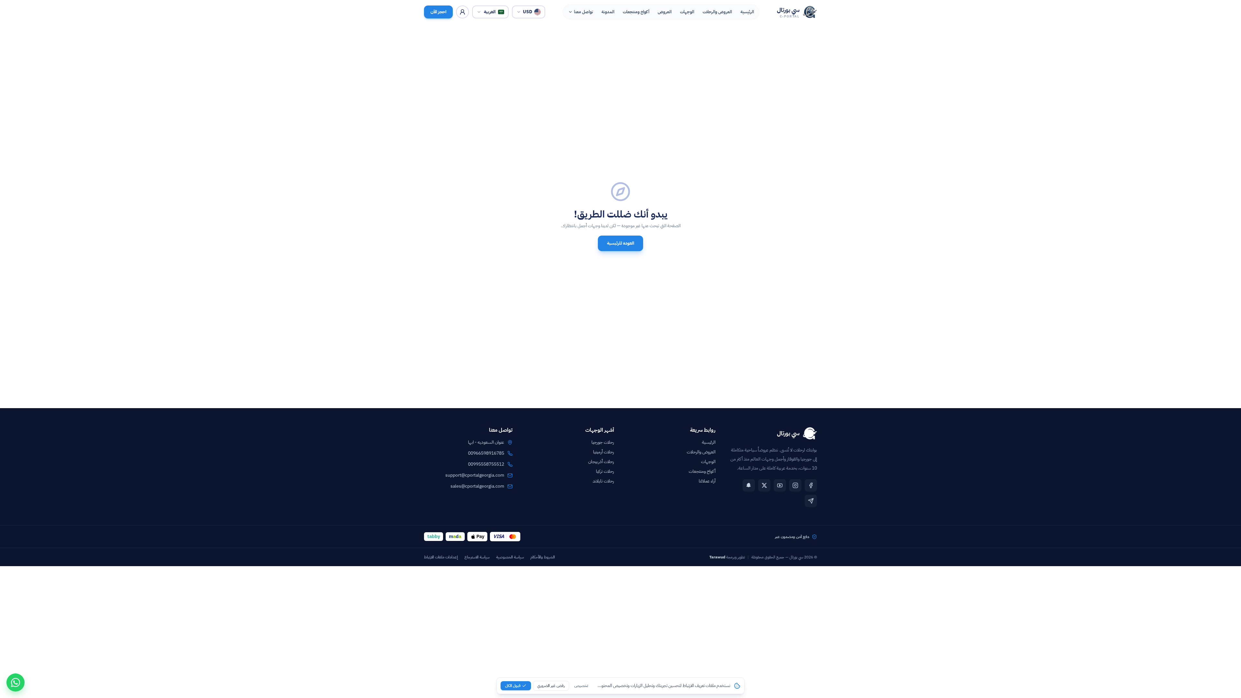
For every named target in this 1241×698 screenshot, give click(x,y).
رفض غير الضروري (551, 686)
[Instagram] (795, 485)
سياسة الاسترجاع (477, 557)
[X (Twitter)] (764, 485)
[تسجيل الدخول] (462, 11)
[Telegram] (811, 501)
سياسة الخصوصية (510, 557)
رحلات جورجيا (602, 442)
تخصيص (581, 686)
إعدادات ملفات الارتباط (441, 557)
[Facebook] (811, 485)
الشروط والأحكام (542, 557)
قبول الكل (513, 686)
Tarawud (717, 557)
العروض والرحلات (701, 452)
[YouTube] (780, 485)
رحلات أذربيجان (601, 461)
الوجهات (708, 461)
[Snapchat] (749, 485)
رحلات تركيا (605, 471)
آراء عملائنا (707, 481)
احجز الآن (438, 11)
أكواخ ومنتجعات (702, 471)
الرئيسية (709, 442)
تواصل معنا (583, 12)
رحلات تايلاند (603, 481)
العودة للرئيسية (620, 243)
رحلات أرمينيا (603, 452)
